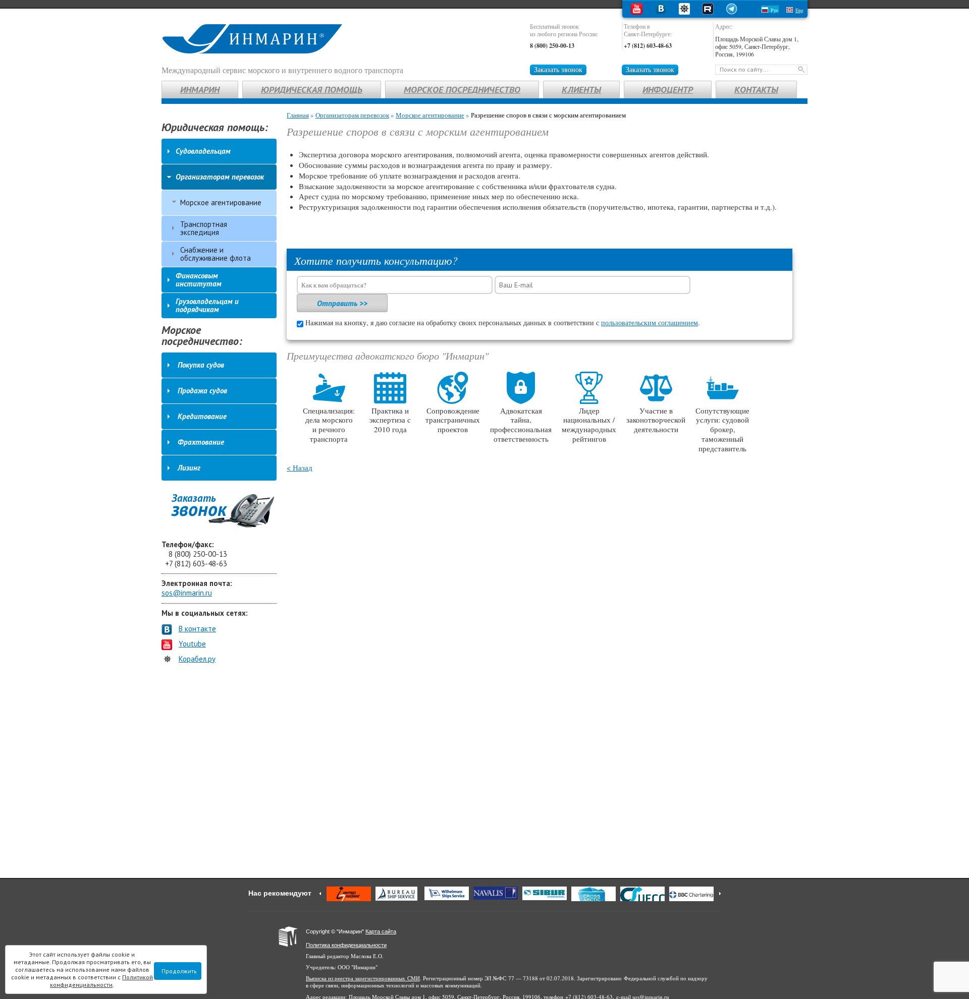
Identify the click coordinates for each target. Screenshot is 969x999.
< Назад (299, 467)
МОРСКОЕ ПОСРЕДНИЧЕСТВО (462, 89)
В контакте (197, 628)
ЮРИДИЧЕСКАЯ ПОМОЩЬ (311, 89)
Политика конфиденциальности (346, 945)
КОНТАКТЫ (756, 89)
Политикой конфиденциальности (101, 980)
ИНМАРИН (200, 89)
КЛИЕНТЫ (581, 89)
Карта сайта (380, 931)
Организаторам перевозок (352, 115)
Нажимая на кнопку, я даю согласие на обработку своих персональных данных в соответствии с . (502, 322)
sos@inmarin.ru (187, 593)
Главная (298, 115)
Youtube (192, 644)
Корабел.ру (197, 659)
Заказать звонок (558, 69)
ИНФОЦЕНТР (667, 89)
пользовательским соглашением (649, 322)
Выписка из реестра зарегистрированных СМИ (363, 978)
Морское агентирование (430, 115)
